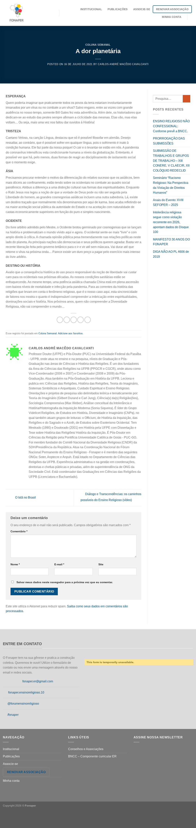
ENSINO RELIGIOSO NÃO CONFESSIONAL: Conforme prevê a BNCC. (171, 126)
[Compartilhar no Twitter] (67, 320)
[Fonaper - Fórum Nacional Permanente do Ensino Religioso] (28, 13)
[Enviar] (186, 98)
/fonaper (13, 714)
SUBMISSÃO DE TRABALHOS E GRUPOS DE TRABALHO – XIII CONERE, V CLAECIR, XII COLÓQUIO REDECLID (171, 160)
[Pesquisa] (191, 17)
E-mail (59, 564)
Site (100, 564)
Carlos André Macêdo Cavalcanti (123, 64)
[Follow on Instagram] (9, 681)
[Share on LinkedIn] (87, 320)
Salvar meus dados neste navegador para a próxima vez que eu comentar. (64, 582)
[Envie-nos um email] (19, 681)
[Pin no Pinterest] (80, 320)
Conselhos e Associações (85, 749)
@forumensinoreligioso (23, 703)
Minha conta (171, 16)
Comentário (19, 531)
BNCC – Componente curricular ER (92, 756)
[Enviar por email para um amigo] (73, 320)
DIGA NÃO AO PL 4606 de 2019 (171, 254)
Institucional (91, 9)
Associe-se (141, 9)
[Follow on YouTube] (5, 715)
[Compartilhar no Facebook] (60, 320)
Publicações (117, 9)
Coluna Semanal (97, 44)
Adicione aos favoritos (70, 333)
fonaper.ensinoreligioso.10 (26, 692)
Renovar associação (172, 9)
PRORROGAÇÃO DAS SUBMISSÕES (169, 141)
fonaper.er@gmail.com (37, 681)
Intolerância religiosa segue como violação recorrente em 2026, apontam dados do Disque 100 (171, 222)
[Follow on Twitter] (14, 681)
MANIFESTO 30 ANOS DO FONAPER (171, 242)
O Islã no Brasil (25, 497)
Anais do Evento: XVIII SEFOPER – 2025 (168, 202)
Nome (15, 564)
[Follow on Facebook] (5, 681)
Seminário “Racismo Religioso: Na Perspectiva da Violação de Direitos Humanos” (170, 185)
